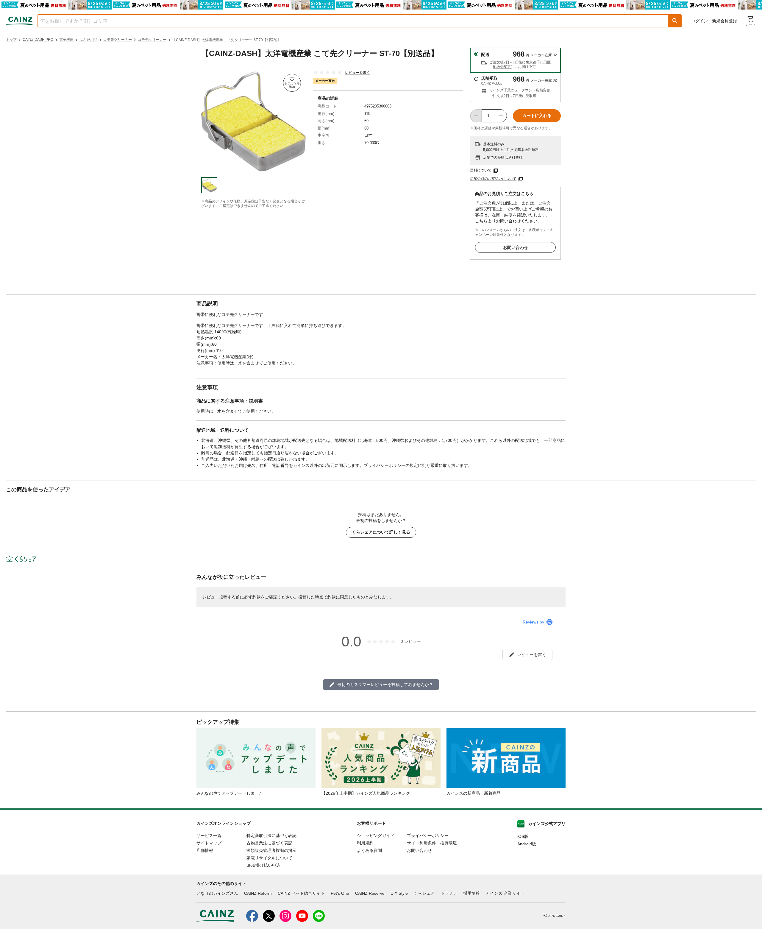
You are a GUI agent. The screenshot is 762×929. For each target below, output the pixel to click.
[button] (675, 20)
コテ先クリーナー (117, 40)
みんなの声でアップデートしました (229, 793)
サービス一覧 (208, 835)
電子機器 (66, 40)
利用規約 (365, 843)
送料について (480, 170)
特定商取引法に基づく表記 (271, 835)
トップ (11, 40)
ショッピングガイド (375, 835)
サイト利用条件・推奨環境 (432, 843)
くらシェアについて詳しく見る (381, 532)
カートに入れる (537, 115)
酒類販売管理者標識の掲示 (271, 850)
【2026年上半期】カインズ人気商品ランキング (365, 793)
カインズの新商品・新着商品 (473, 793)
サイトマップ (208, 843)
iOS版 (522, 836)
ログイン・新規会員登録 (714, 20)
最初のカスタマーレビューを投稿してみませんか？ (385, 684)
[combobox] (348, 21)
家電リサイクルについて (269, 857)
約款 (256, 597)
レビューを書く (357, 73)
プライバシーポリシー (428, 835)
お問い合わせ (515, 247)
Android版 (526, 843)
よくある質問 (369, 850)
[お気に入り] (292, 83)
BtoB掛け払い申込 (263, 865)
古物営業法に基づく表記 (269, 843)
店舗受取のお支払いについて (493, 179)
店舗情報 (204, 850)
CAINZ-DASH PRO (38, 40)
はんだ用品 (88, 40)
